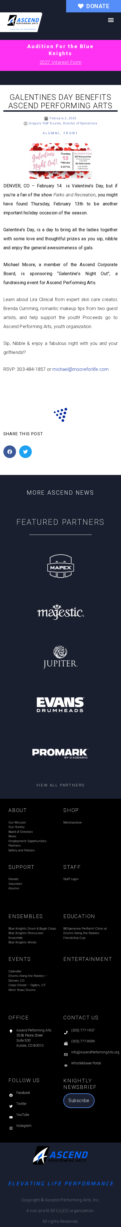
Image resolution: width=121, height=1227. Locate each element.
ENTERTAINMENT (87, 959)
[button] (110, 19)
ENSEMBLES (25, 916)
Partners (14, 845)
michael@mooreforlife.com (80, 369)
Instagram (24, 1126)
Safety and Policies (21, 850)
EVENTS (19, 959)
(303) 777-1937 (83, 1030)
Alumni (51, 133)
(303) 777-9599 (83, 1041)
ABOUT (17, 810)
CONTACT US (81, 1017)
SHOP (71, 810)
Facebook (23, 1093)
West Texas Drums (22, 990)
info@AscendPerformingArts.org (95, 1052)
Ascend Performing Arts (33, 1030)
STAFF (72, 867)
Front (71, 133)
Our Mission (17, 822)
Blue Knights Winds (22, 942)
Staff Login (71, 879)
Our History (16, 827)
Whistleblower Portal (86, 1063)
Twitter (21, 1104)
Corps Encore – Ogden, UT (27, 985)
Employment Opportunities (27, 841)
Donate (13, 879)
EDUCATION (79, 916)
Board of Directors (20, 832)
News (12, 836)
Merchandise (72, 822)
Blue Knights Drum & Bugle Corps (32, 928)
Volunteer (15, 884)
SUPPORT (21, 867)
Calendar (14, 971)
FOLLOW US (24, 1080)
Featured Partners (60, 522)
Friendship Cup (74, 938)
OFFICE (18, 1017)
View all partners (60, 785)
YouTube (22, 1115)
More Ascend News (60, 492)
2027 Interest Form (61, 62)
